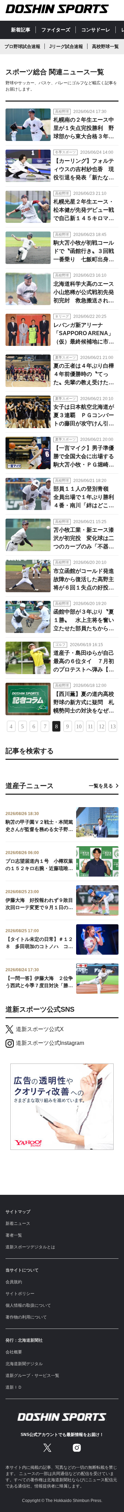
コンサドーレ (95, 29)
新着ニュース (18, 1223)
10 (79, 726)
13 (113, 726)
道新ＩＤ (14, 1387)
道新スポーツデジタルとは (30, 1247)
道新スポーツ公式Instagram (50, 1043)
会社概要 (14, 1352)
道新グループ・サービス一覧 (32, 1375)
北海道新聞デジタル (24, 1363)
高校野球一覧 (105, 46)
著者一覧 (14, 1235)
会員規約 (14, 1281)
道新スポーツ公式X (40, 1029)
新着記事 (20, 29)
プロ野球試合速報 (22, 46)
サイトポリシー (20, 1293)
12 (101, 726)
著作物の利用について (26, 1317)
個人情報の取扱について (28, 1305)
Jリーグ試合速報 (66, 46)
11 (90, 726)
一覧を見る (101, 785)
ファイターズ (55, 29)
